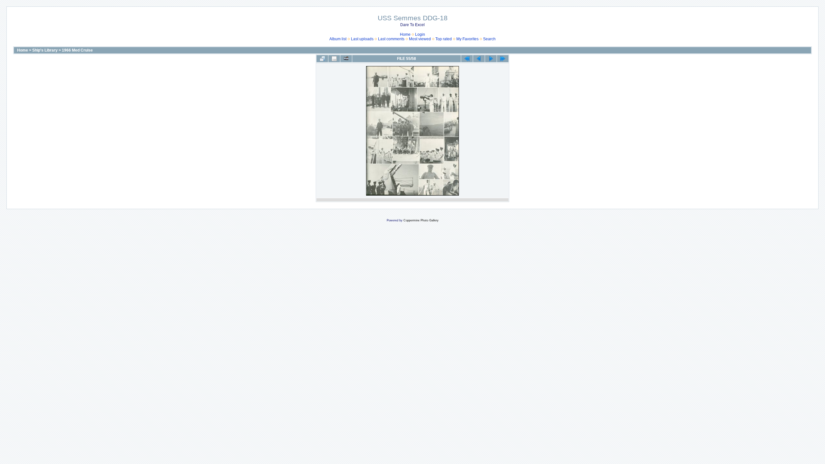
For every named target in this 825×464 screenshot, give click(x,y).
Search (489, 39)
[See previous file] (479, 58)
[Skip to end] (503, 58)
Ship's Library (45, 50)
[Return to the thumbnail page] (322, 58)
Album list (337, 39)
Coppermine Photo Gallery (421, 220)
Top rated (443, 39)
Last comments (391, 39)
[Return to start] (467, 58)
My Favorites (467, 39)
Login (420, 34)
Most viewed (420, 39)
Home (405, 34)
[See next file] (491, 58)
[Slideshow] (346, 58)
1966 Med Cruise (77, 50)
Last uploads (362, 39)
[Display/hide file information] (334, 58)
